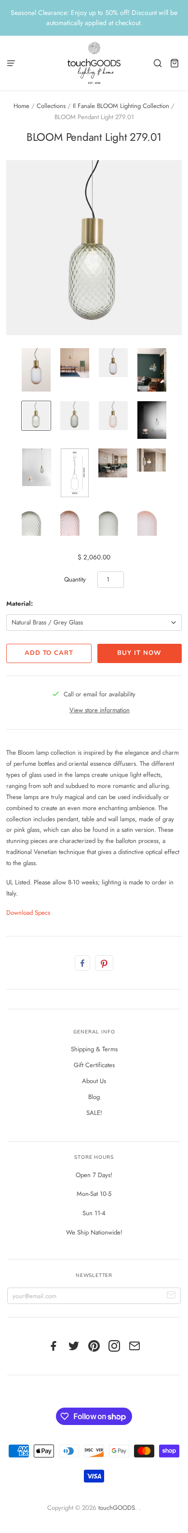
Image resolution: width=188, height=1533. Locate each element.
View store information (99, 710)
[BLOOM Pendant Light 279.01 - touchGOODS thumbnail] (36, 370)
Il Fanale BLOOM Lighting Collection (121, 105)
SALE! (94, 1112)
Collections (51, 105)
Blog (94, 1096)
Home (21, 105)
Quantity (75, 579)
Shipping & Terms (94, 1049)
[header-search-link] (157, 63)
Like (82, 963)
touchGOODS (116, 1507)
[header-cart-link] (174, 63)
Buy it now (139, 653)
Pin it (104, 963)
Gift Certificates (94, 1065)
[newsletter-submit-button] (171, 1296)
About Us (94, 1080)
